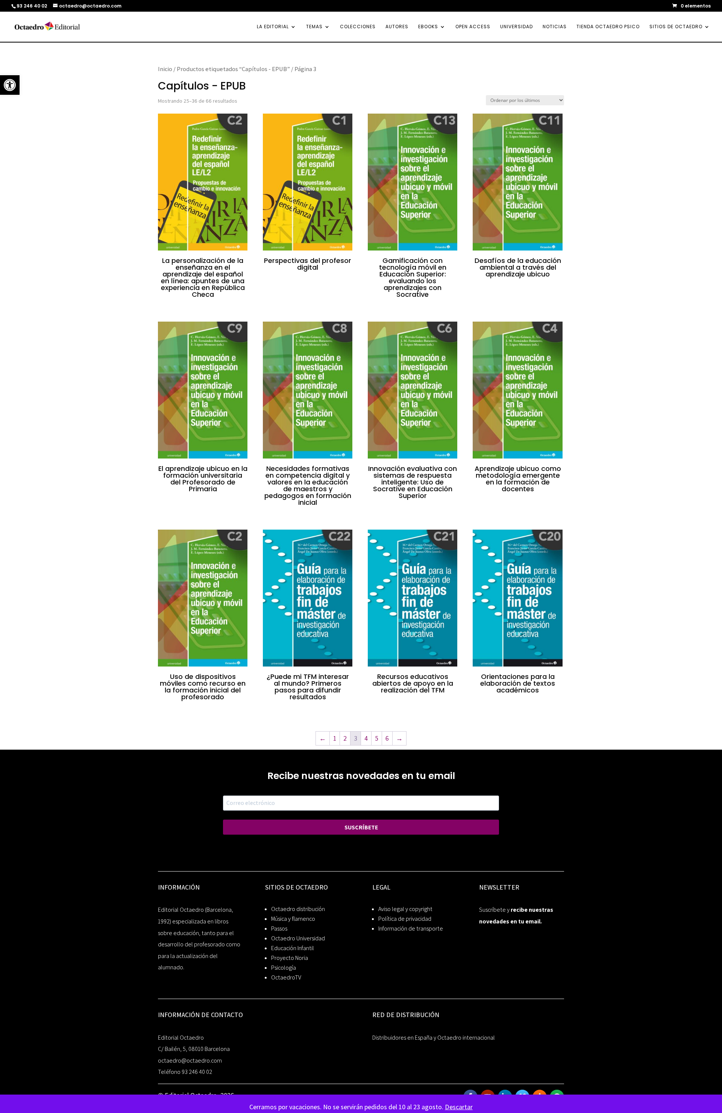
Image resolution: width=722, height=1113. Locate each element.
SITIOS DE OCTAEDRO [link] (675, 27)
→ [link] (399, 738)
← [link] (322, 738)
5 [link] (376, 738)
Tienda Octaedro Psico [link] (608, 27)
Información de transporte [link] (410, 928)
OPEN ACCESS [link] (472, 27)
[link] (10, 85)
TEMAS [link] (314, 27)
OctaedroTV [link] (286, 977)
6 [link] (387, 738)
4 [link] (366, 738)
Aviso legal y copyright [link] (405, 909)
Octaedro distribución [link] (298, 909)
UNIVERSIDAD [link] (516, 27)
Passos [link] (279, 928)
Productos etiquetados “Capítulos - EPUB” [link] (233, 69)
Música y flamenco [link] (293, 919)
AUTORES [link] (396, 27)
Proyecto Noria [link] (289, 958)
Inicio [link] (165, 69)
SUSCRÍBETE (361, 827)
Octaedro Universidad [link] (298, 938)
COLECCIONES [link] (358, 27)
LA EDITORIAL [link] (273, 27)
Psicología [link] (283, 968)
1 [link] (334, 738)
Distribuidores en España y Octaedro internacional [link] (433, 1038)
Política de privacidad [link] (404, 919)
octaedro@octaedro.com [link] (190, 1060)
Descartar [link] (459, 1106)
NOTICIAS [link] (555, 27)
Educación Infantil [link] (292, 948)
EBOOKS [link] (428, 27)
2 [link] (345, 738)
